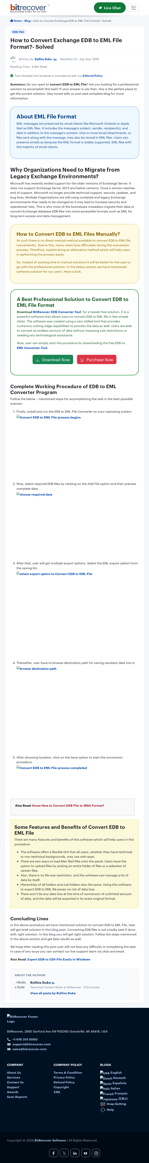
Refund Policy (64, 1082)
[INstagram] (96, 1153)
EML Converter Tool (32, 347)
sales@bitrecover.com (29, 1049)
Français (120, 1093)
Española (119, 1083)
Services (13, 1077)
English (116, 1072)
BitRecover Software (50, 1140)
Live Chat (112, 7)
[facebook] (53, 1153)
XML (57, 1092)
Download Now (55, 359)
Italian (115, 1088)
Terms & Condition (68, 1072)
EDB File (18, 31)
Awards (12, 1092)
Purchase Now (99, 359)
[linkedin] (75, 1153)
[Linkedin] (55, 59)
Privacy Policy (64, 1077)
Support (13, 1087)
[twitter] (64, 1153)
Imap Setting (116, 1103)
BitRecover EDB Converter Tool (57, 312)
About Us (14, 1072)
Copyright (61, 1087)
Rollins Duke (43, 59)
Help (110, 1109)
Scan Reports (17, 1096)
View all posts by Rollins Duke (53, 993)
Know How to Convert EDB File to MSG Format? (68, 805)
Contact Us (15, 1082)
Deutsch (119, 1077)
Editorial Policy (93, 75)
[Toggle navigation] (133, 8)
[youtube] (85, 1153)
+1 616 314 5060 (25, 1039)
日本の (123, 1098)
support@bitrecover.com (31, 1044)
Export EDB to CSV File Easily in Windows (58, 959)
